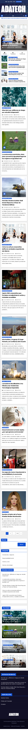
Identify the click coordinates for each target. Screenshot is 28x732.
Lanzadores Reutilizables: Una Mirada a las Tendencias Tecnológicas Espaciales (12, 386)
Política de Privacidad (6, 701)
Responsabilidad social (13, 64)
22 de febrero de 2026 (8, 518)
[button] (23, 15)
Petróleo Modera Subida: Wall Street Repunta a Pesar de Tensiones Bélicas (16, 75)
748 (17, 533)
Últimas (5, 53)
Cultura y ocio (5, 427)
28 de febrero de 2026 (9, 47)
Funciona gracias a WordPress (10, 721)
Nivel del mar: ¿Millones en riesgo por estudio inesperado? (17, 59)
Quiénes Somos (5, 698)
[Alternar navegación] (13, 16)
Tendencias (22, 54)
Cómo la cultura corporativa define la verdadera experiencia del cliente (17, 82)
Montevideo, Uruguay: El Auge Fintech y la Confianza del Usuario (13, 45)
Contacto (3, 704)
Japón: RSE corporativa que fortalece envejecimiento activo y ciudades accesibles (13, 295)
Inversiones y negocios (7, 41)
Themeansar (14, 723)
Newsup (21, 721)
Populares (13, 54)
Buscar (4, 540)
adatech (19, 47)
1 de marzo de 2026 (8, 114)
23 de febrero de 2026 (8, 476)
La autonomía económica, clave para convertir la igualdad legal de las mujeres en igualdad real (17, 67)
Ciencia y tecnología (13, 57)
